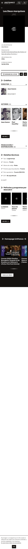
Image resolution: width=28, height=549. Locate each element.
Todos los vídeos (7, 275)
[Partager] (21, 74)
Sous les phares (15, 207)
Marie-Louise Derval (25, 124)
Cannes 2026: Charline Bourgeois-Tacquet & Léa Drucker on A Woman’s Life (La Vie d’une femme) (10, 261)
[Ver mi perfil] (25, 2)
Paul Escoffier (15, 123)
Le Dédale (4, 207)
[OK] (14, 546)
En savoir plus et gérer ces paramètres (11, 543)
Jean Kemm (4, 47)
